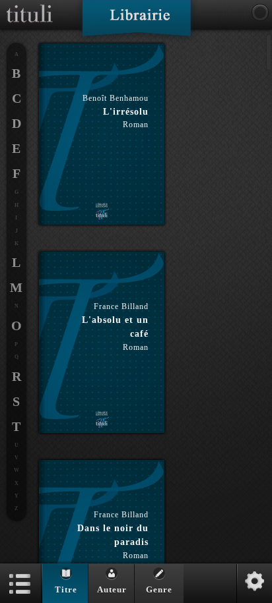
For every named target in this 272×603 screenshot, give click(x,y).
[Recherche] (260, 12)
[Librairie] (136, 22)
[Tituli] (30, 5)
